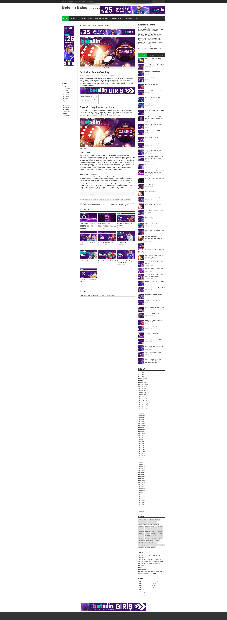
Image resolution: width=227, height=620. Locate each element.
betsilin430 (147, 531)
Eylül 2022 (66, 99)
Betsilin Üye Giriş (85, 261)
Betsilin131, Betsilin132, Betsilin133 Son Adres (121, 205)
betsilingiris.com (145, 592)
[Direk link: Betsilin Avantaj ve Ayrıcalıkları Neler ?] (141, 292)
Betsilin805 (142, 507)
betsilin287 (142, 443)
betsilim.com (88, 199)
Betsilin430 (142, 462)
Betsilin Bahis (74, 7)
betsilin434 (147, 533)
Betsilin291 (142, 376)
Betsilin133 (142, 417)
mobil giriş (147, 547)
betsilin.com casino (152, 522)
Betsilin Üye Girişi (149, 217)
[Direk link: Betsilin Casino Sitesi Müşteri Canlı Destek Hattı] (126, 259)
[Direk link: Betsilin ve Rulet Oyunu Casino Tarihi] (141, 69)
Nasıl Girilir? (86, 100)
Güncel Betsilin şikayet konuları (153, 78)
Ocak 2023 (66, 95)
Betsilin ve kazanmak (144, 407)
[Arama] (163, 1)
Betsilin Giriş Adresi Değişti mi (107, 261)
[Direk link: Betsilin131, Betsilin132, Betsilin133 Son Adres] (141, 266)
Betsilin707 (142, 501)
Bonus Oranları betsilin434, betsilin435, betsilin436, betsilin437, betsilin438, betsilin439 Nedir (87, 226)
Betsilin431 (142, 464)
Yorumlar (160, 55)
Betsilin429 (142, 460)
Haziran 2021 (66, 115)
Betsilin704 (142, 494)
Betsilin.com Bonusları (150, 191)
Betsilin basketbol (144, 384)
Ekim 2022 (66, 97)
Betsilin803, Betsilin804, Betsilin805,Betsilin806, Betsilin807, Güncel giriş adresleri (154, 238)
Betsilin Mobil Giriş (149, 184)
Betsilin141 (142, 419)
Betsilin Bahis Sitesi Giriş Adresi (92, 204)
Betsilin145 (142, 427)
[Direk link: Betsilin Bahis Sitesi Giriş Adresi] (141, 62)
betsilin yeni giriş (125, 199)
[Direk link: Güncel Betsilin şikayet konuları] (141, 82)
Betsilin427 (142, 456)
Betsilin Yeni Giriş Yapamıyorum (153, 352)
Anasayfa (84, 25)
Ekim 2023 (66, 92)
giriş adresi (141, 547)
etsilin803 (158, 545)
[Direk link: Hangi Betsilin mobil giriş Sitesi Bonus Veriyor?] (141, 324)
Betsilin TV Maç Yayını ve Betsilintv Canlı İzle (151, 561)
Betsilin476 (142, 482)
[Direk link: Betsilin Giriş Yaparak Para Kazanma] (126, 221)
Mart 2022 (65, 103)
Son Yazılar (152, 55)
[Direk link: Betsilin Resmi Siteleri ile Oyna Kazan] (141, 318)
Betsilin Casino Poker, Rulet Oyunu (154, 197)
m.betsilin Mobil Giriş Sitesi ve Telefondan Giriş (151, 571)
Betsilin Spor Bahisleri (102, 18)
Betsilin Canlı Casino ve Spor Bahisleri (150, 588)
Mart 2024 (65, 90)
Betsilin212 (142, 437)
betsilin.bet (143, 596)
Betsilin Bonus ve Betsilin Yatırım (149, 586)
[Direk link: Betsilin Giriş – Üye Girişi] (141, 228)
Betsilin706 (142, 499)
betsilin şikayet (143, 396)
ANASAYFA (138, 18)
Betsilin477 (142, 484)
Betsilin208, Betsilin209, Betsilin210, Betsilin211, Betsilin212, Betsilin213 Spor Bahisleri (154, 158)
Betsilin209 (142, 431)
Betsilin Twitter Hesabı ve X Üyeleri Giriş (149, 563)
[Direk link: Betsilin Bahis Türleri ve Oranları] (141, 101)
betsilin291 (141, 526)
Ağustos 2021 (66, 111)
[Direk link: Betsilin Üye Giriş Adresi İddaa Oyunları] (141, 234)
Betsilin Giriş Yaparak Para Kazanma (154, 110)
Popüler (143, 55)
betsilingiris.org (144, 594)
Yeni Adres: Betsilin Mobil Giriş (152, 333)
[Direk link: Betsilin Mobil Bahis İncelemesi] (141, 298)
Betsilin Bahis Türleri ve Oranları (153, 97)
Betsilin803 (142, 503)
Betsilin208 (142, 429)
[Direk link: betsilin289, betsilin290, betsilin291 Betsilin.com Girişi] (141, 128)
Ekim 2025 (66, 86)
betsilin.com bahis (143, 522)
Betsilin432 (142, 466)
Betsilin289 (142, 372)
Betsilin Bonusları (122, 242)
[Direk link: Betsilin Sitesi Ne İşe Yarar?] (107, 240)
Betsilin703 (142, 492)
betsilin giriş (102, 199)
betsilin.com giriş (142, 524)
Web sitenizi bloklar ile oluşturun (147, 573)
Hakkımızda (142, 569)
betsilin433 (141, 533)
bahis (105, 165)
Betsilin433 (142, 468)
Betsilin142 (142, 421)
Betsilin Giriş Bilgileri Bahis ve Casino (154, 178)
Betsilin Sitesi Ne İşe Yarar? (106, 242)
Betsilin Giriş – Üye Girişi (151, 223)
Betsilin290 (142, 374)
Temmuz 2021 (66, 113)
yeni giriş (153, 547)
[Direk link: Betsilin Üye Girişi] (141, 221)
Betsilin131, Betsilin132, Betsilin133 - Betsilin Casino (100, 295)
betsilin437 (142, 476)
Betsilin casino (149, 540)
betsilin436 (142, 474)
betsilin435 (142, 472)
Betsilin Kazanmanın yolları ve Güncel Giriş (150, 559)
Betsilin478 (142, 486)
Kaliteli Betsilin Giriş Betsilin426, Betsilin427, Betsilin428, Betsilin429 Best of (107, 225)
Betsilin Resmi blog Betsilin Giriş (148, 583)
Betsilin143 (142, 423)
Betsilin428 (142, 458)
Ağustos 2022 (66, 101)
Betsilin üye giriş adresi (145, 403)
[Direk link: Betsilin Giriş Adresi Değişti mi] (107, 259)
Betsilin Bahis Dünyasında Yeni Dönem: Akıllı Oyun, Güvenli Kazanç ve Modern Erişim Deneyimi (154, 361)
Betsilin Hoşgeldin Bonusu (87, 242)
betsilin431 (154, 531)
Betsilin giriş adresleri (90, 102)
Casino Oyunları (116, 18)
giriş (163, 545)
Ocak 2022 (66, 107)
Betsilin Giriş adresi (113, 199)
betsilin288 (142, 445)
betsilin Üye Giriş (143, 400)
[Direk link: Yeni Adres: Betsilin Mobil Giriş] (141, 337)
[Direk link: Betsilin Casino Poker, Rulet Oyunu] (141, 202)
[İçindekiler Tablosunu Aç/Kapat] (94, 96)
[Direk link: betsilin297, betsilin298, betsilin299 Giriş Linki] (141, 154)
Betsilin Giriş (90, 75)
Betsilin (65, 18)
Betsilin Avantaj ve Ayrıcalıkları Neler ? (155, 288)
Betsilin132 (95, 114)
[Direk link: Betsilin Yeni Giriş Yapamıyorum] (141, 357)
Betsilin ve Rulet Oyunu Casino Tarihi (154, 65)
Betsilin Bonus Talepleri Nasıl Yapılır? (154, 339)
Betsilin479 (142, 488)
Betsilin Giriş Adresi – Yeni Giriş (153, 204)
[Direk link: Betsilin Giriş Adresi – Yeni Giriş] (141, 208)
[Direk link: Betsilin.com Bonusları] (141, 195)
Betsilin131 (142, 413)
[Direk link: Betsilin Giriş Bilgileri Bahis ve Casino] (141, 182)
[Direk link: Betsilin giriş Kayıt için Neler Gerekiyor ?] (141, 75)
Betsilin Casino (143, 386)
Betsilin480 (142, 490)
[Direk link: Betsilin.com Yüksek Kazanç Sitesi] (141, 95)
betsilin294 (147, 526)
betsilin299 (142, 452)
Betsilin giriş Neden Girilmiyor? (89, 99)
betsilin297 (142, 447)
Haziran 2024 (66, 88)
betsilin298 (142, 450)
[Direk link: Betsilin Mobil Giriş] (141, 189)
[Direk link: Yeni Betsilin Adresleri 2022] (141, 135)
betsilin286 (142, 441)
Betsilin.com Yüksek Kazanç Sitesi (154, 91)
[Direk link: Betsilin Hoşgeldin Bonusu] (88, 240)
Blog (140, 567)
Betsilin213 (142, 439)
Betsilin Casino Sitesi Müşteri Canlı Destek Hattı (125, 261)
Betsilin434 (142, 470)
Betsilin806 (142, 509)
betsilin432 (160, 531)
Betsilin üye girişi (143, 405)
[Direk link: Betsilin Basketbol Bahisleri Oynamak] (141, 311)
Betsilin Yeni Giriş (144, 409)
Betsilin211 (142, 435)
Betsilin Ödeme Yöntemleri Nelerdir (154, 210)
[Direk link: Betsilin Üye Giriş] (88, 259)
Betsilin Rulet (142, 394)
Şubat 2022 (66, 105)
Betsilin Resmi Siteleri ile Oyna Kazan (154, 313)
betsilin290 (156, 524)
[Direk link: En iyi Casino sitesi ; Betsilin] (141, 305)
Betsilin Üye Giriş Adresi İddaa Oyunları (155, 230)
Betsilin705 (142, 496)
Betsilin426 (142, 454)
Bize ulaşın (142, 565)
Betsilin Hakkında (87, 18)
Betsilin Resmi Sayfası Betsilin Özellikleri (151, 581)
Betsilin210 (142, 433)
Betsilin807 (142, 511)
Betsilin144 (142, 425)
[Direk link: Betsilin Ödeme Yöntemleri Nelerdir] (141, 215)
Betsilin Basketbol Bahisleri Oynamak (154, 307)
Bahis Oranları (128, 18)
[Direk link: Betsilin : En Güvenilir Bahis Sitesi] (141, 285)
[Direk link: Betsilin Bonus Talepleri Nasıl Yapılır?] (88, 277)
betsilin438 (142, 478)
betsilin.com (142, 411)
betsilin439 (142, 480)
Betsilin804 (142, 505)
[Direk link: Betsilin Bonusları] (126, 240)
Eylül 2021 (66, 109)
